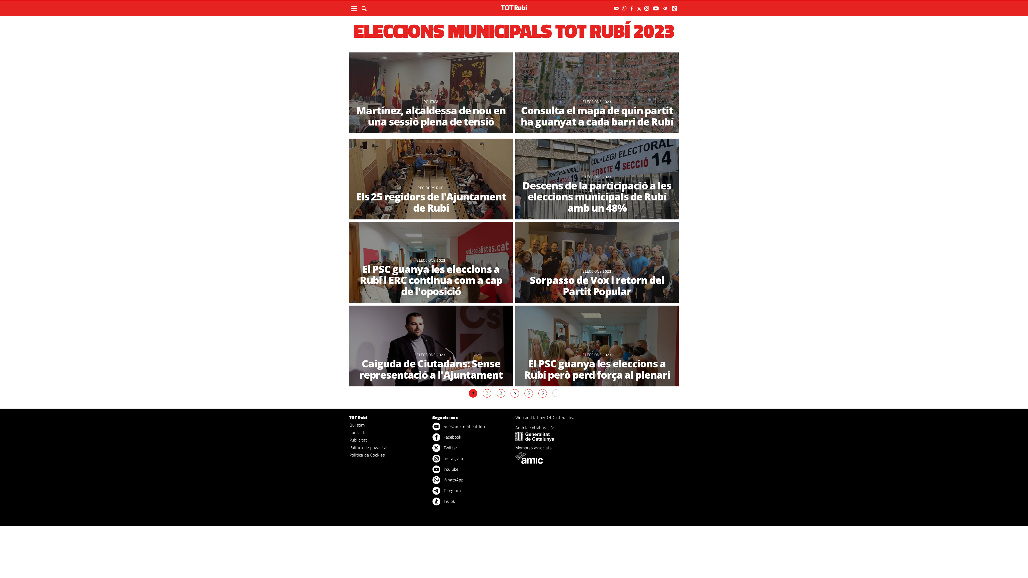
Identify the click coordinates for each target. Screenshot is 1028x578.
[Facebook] (632, 8)
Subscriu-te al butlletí (464, 426)
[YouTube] (657, 8)
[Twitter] (640, 8)
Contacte (358, 432)
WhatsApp (453, 480)
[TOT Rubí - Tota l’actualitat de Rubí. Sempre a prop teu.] (514, 8)
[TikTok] (675, 8)
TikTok (449, 501)
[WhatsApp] (625, 8)
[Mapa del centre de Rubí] (597, 93)
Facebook (452, 437)
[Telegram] (666, 8)
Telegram (452, 490)
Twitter (450, 447)
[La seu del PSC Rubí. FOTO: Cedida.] (597, 346)
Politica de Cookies (367, 455)
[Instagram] (647, 8)
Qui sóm (357, 425)
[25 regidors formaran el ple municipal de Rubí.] (431, 179)
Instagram (453, 458)
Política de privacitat (368, 447)
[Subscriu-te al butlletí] (617, 8)
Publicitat (358, 440)
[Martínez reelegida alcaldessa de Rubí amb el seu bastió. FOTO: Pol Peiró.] (431, 93)
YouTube (451, 469)
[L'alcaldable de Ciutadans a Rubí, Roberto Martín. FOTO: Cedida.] (431, 346)
